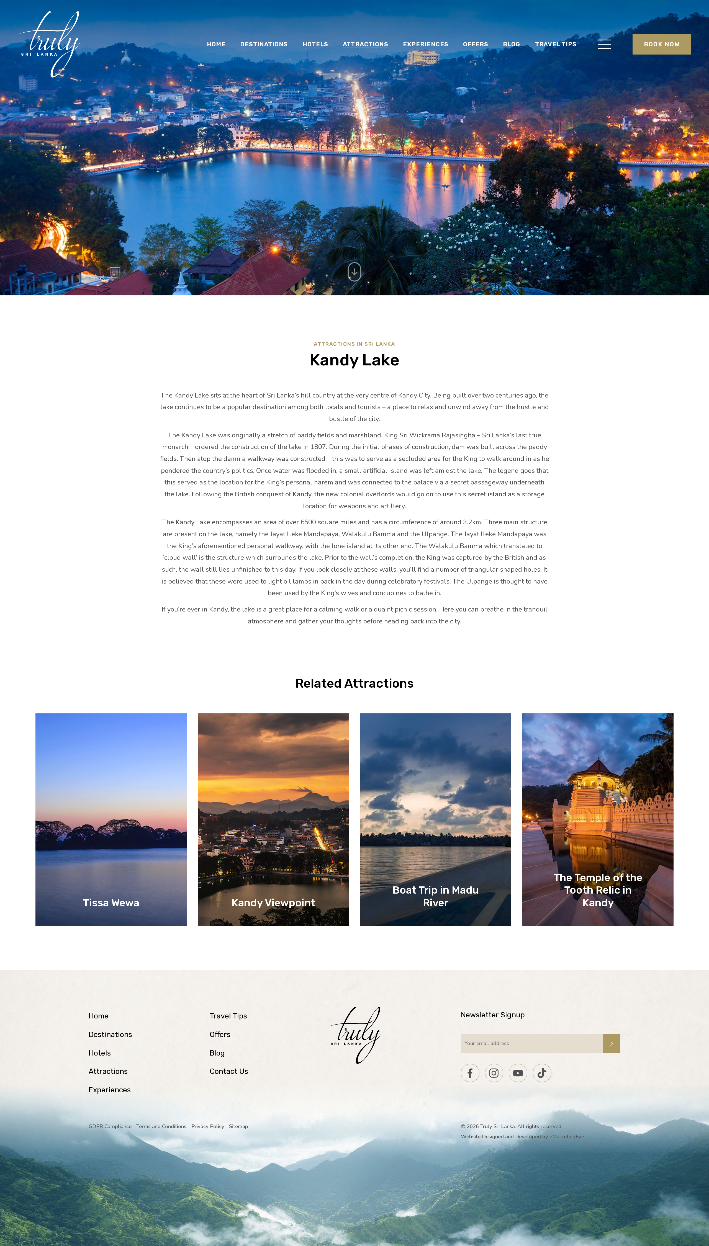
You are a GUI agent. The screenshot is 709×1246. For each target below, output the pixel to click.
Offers (475, 44)
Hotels (315, 44)
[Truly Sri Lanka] (49, 44)
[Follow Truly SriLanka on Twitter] (542, 1073)
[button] (604, 44)
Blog (511, 44)
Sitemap (238, 1126)
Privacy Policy (207, 1126)
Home (216, 44)
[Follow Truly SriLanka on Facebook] (470, 1073)
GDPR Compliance (110, 1126)
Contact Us (229, 1071)
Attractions (365, 44)
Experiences (425, 44)
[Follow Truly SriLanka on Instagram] (494, 1073)
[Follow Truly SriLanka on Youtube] (518, 1073)
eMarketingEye (566, 1136)
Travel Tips (556, 44)
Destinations (264, 44)
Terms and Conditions (161, 1126)
